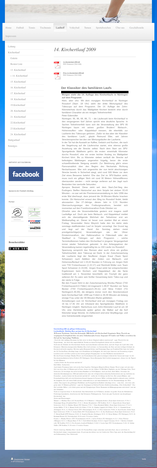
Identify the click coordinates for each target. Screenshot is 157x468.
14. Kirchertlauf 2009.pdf (71, 62)
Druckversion (19, 459)
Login (144, 459)
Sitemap (27, 459)
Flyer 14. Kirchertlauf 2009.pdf (73, 73)
